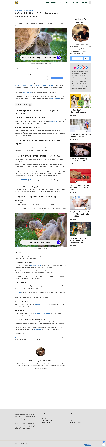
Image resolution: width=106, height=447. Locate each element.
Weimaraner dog (39, 304)
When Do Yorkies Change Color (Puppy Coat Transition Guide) (79, 240)
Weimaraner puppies (55, 98)
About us (53, 2)
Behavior (60, 2)
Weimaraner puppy (27, 92)
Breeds (71, 420)
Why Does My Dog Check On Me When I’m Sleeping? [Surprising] (80, 214)
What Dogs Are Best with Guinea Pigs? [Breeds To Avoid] (79, 187)
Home (47, 2)
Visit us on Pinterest (47, 433)
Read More (74, 115)
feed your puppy (37, 329)
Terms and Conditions (47, 420)
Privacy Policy (46, 422)
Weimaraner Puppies (28, 10)
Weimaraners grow (53, 121)
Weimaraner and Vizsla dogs (42, 313)
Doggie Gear (83, 2)
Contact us (45, 418)
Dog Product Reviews (75, 422)
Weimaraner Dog (19, 10)
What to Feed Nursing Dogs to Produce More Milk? (78, 161)
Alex (17, 20)
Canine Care (75, 2)
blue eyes (41, 119)
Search (86, 58)
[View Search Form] (90, 2)
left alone (18, 292)
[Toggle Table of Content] (29, 104)
